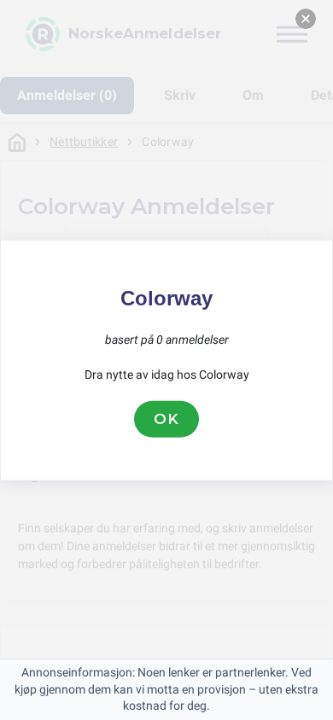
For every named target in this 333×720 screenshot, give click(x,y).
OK (166, 418)
